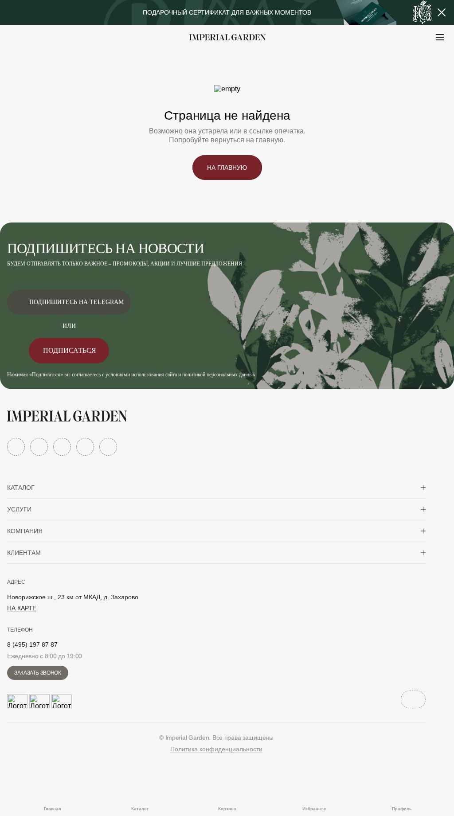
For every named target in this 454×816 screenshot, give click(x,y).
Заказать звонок (37, 673)
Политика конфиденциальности (216, 749)
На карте (21, 608)
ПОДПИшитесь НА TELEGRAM (76, 302)
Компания (25, 531)
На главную (227, 167)
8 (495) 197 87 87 (32, 644)
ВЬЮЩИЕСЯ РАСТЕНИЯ (62, 59)
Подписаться (69, 350)
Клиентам (24, 552)
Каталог (21, 487)
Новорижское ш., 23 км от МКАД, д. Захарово (72, 597)
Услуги (19, 509)
